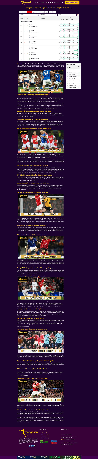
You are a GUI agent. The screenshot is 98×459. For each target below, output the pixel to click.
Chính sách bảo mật (45, 438)
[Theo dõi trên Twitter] (33, 446)
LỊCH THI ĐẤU (37, 2)
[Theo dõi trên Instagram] (31, 446)
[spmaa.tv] (25, 2)
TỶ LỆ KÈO (60, 2)
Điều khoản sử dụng (45, 434)
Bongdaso (19, 63)
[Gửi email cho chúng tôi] (35, 446)
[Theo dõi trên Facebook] (29, 446)
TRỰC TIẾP (53, 2)
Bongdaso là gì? (44, 432)
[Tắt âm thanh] (78, 15)
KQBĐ (47, 2)
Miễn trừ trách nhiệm (45, 436)
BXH (43, 2)
